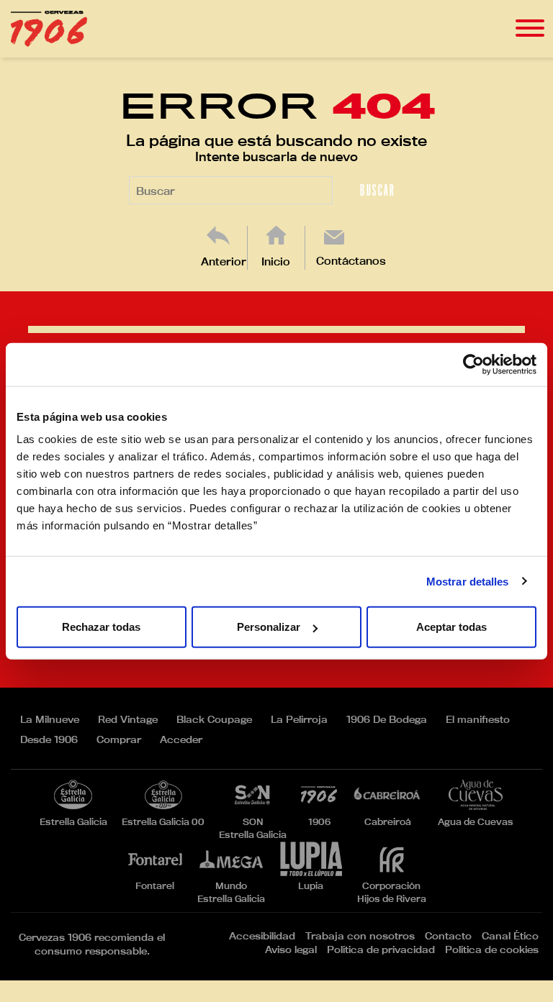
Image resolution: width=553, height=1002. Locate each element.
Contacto (448, 935)
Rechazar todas (101, 627)
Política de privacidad (381, 949)
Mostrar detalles (467, 581)
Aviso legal (291, 949)
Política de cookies (492, 949)
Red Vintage (128, 719)
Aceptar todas (451, 627)
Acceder (181, 739)
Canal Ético (510, 935)
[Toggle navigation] (530, 28)
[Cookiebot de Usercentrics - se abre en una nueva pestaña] (473, 364)
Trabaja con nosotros (360, 935)
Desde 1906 (49, 739)
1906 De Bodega (386, 719)
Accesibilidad (262, 935)
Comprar (118, 739)
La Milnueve (49, 719)
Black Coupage (214, 719)
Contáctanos (351, 261)
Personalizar (268, 627)
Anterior (223, 261)
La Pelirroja (299, 719)
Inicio (275, 261)
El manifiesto (478, 719)
